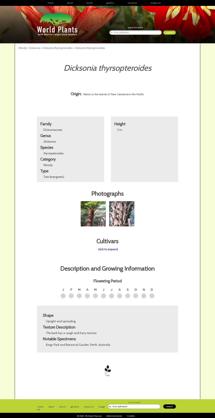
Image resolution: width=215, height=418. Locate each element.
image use (156, 3)
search (89, 3)
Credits (131, 416)
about (70, 3)
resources (89, 407)
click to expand (108, 249)
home (51, 3)
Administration (114, 416)
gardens (110, 3)
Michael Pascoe (93, 416)
